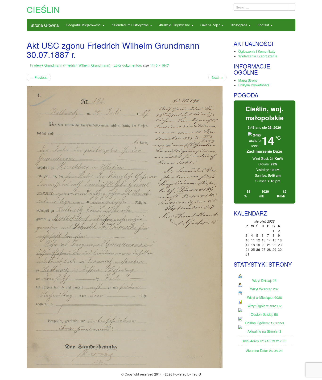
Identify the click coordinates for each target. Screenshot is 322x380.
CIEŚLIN (43, 9)
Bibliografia (239, 25)
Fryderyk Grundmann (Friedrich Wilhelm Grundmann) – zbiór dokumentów (85, 65)
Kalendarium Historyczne (130, 25)
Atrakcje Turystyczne (175, 25)
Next (217, 77)
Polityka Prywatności (253, 85)
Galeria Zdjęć (210, 25)
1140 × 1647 (159, 65)
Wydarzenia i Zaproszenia (257, 56)
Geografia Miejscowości (84, 25)
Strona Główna (44, 25)
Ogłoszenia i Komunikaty (256, 51)
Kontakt (264, 25)
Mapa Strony (247, 80)
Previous (38, 77)
